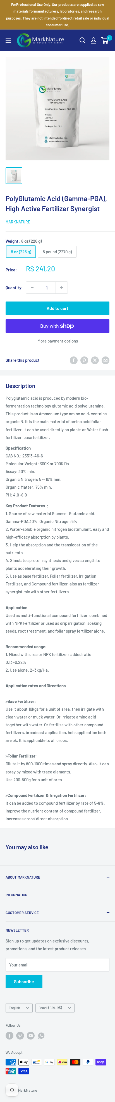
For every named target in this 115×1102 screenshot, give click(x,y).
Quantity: (14, 287)
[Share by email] (105, 360)
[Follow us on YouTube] (31, 1036)
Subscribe (24, 981)
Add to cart (57, 308)
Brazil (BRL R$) (50, 1007)
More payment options (57, 340)
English (14, 1007)
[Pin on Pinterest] (84, 360)
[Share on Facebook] (74, 360)
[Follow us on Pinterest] (20, 1036)
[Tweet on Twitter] (95, 360)
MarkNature (18, 222)
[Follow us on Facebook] (9, 1036)
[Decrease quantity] (32, 287)
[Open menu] (8, 40)
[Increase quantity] (62, 287)
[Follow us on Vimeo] (41, 1036)
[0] (104, 40)
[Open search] (83, 40)
